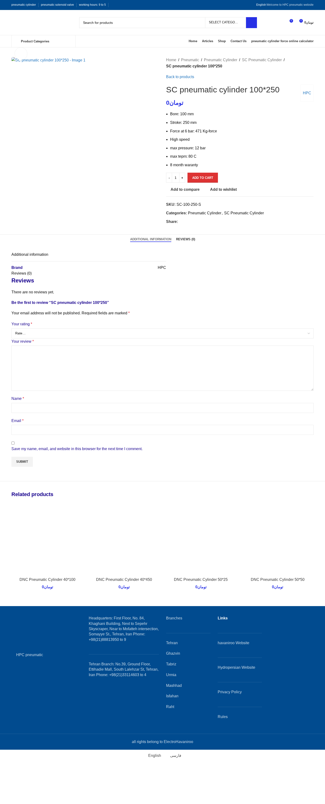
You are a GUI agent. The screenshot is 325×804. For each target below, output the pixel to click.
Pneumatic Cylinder (220, 60)
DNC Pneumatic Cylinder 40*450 (124, 580)
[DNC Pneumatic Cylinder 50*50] (278, 539)
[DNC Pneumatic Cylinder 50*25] (201, 539)
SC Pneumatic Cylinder (262, 60)
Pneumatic (190, 60)
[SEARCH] (251, 22)
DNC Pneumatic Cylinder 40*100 (47, 580)
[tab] (150, 239)
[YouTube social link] (131, 5)
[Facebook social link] (114, 5)
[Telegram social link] (204, 221)
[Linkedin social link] (198, 221)
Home (171, 60)
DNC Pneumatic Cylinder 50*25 (201, 580)
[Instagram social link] (125, 5)
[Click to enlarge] (21, 54)
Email (17, 421)
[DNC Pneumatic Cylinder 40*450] (124, 539)
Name (17, 399)
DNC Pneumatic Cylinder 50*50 (278, 580)
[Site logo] (40, 22)
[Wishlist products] (280, 22)
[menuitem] (152, 755)
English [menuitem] (154, 755)
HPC (307, 93)
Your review (22, 341)
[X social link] (119, 5)
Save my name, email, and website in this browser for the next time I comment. (77, 449)
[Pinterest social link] (136, 5)
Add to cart (202, 178)
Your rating (21, 324)
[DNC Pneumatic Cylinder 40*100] (47, 539)
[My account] (272, 22)
